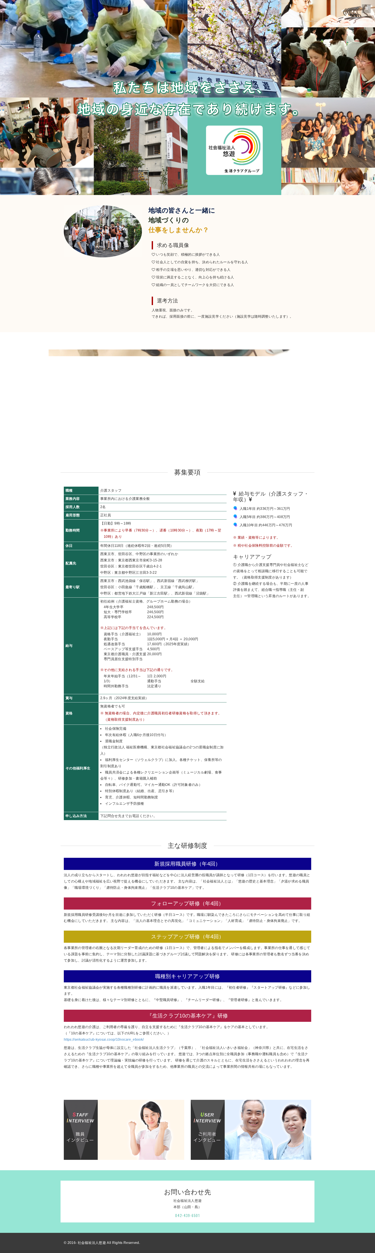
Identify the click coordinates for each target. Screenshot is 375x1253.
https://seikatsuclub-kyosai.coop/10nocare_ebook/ (104, 1039)
